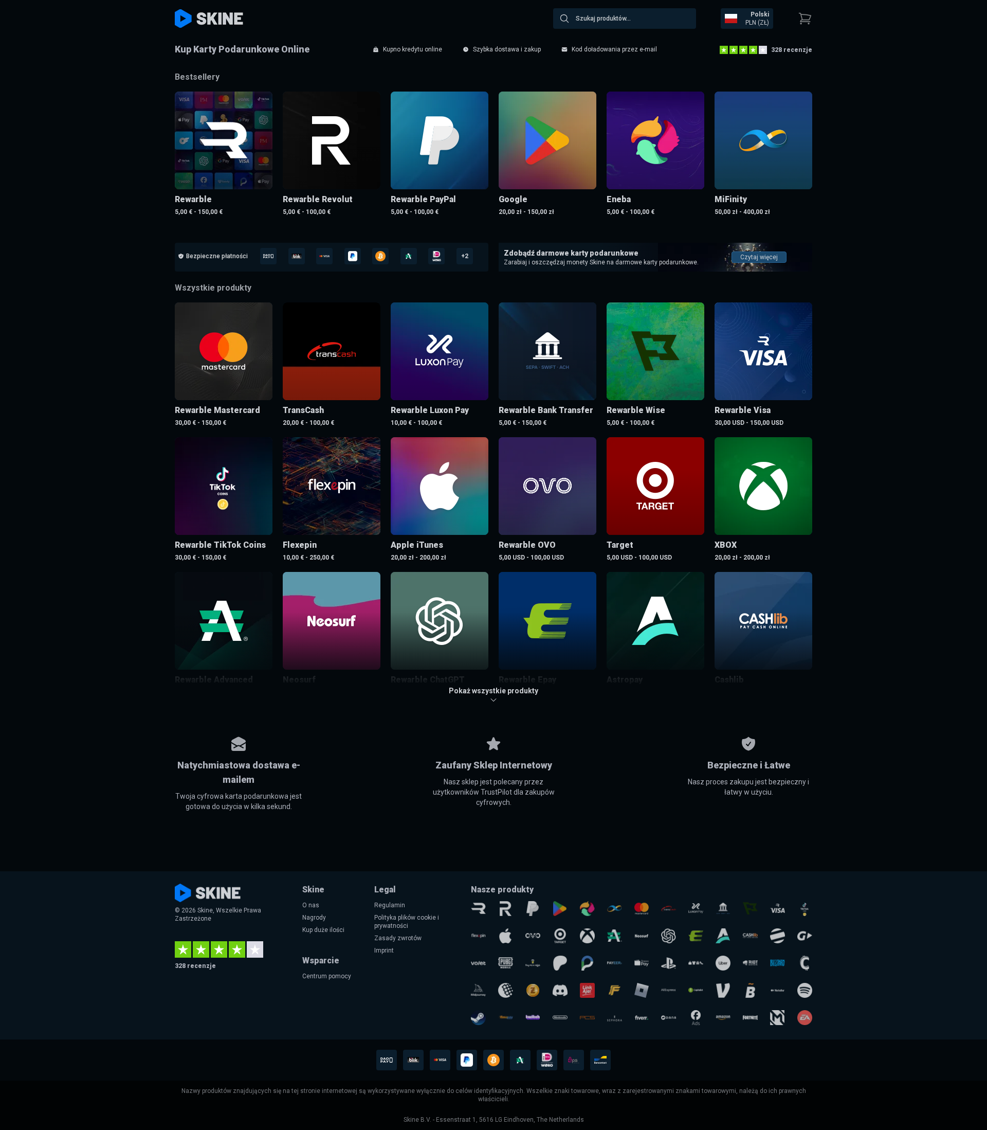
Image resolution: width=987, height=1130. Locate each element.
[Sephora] (614, 1017)
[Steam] (478, 1017)
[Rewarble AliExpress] (668, 990)
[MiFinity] (614, 908)
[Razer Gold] (532, 990)
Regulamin (389, 905)
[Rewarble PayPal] (532, 908)
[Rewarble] (478, 908)
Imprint (384, 950)
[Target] (560, 935)
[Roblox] (641, 990)
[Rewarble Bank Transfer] (723, 908)
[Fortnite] (750, 1017)
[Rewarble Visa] (777, 908)
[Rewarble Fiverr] (641, 1017)
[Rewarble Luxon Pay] (695, 908)
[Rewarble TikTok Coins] (804, 908)
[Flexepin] (478, 935)
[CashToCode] (804, 963)
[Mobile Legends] (777, 1017)
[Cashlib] (750, 935)
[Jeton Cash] (777, 935)
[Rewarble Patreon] (560, 963)
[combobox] (624, 18)
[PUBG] (505, 963)
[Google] (560, 908)
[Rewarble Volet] (478, 963)
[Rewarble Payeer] (614, 963)
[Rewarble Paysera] (587, 963)
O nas (310, 905)
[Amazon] (723, 1017)
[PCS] (587, 1017)
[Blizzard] (777, 963)
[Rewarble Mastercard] (641, 908)
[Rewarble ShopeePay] (641, 963)
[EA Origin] (804, 1017)
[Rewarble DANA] (668, 1017)
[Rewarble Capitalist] (695, 990)
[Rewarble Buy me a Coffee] (532, 963)
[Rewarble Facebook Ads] (695, 1017)
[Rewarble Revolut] (505, 908)
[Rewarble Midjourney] (478, 990)
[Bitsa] (750, 990)
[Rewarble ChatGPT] (668, 935)
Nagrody (314, 917)
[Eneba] (587, 908)
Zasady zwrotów (398, 938)
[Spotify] (804, 990)
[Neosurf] (641, 935)
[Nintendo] (560, 1017)
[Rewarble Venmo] (723, 990)
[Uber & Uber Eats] (723, 963)
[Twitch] (532, 1017)
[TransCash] (668, 908)
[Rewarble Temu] (695, 963)
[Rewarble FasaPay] (505, 1017)
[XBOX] (587, 935)
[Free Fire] (614, 990)
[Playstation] (668, 963)
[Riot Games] (750, 963)
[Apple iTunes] (505, 935)
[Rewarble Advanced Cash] (614, 935)
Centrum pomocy (326, 976)
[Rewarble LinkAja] (587, 990)
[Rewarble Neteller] (777, 990)
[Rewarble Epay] (695, 935)
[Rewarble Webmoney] (505, 990)
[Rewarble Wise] (750, 908)
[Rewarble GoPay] (804, 935)
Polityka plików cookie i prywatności (406, 921)
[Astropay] (723, 935)
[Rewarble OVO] (532, 935)
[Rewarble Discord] (560, 990)
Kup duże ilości (323, 930)
